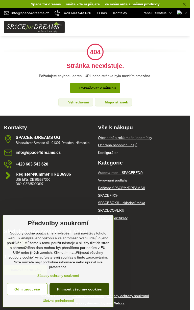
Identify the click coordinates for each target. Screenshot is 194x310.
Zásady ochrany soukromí (128, 296)
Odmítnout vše (27, 289)
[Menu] (184, 27)
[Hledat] (160, 27)
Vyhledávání (78, 102)
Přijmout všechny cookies (79, 289)
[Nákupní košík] (172, 27)
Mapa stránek (116, 102)
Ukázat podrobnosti (58, 301)
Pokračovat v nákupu (97, 88)
